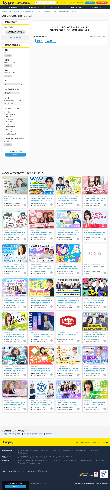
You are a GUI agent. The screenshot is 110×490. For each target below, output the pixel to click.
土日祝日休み (9, 119)
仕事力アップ (50, 457)
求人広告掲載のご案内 (40, 483)
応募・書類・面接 (37, 457)
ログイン (89, 3)
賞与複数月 (9, 121)
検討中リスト (45, 450)
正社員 (8, 112)
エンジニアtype (52, 460)
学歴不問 (8, 117)
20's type (64, 460)
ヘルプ (70, 2)
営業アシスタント (51, 434)
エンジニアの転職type (26, 460)
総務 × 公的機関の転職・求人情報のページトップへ (90, 442)
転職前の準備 (24, 457)
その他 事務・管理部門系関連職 (33, 434)
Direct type (74, 460)
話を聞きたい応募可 (11, 134)
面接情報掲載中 (10, 126)
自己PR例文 (23, 453)
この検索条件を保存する (15, 32)
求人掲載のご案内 (78, 2)
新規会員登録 (102, 3)
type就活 (22, 463)
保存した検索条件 (16, 37)
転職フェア (56, 450)
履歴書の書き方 (68, 450)
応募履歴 (35, 450)
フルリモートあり (11, 131)
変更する (8, 55)
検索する (16, 155)
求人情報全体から (10, 100)
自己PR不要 (9, 124)
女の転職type (40, 460)
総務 (38, 41)
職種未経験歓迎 (10, 114)
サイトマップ (62, 2)
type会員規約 (31, 483)
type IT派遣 (101, 460)
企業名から (22, 100)
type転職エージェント (87, 460)
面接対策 (95, 450)
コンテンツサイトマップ (65, 457)
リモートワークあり (11, 129)
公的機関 (49, 41)
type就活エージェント (35, 463)
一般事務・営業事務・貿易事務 (11, 434)
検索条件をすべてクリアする (98, 36)
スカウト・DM (24, 450)
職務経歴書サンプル (83, 450)
